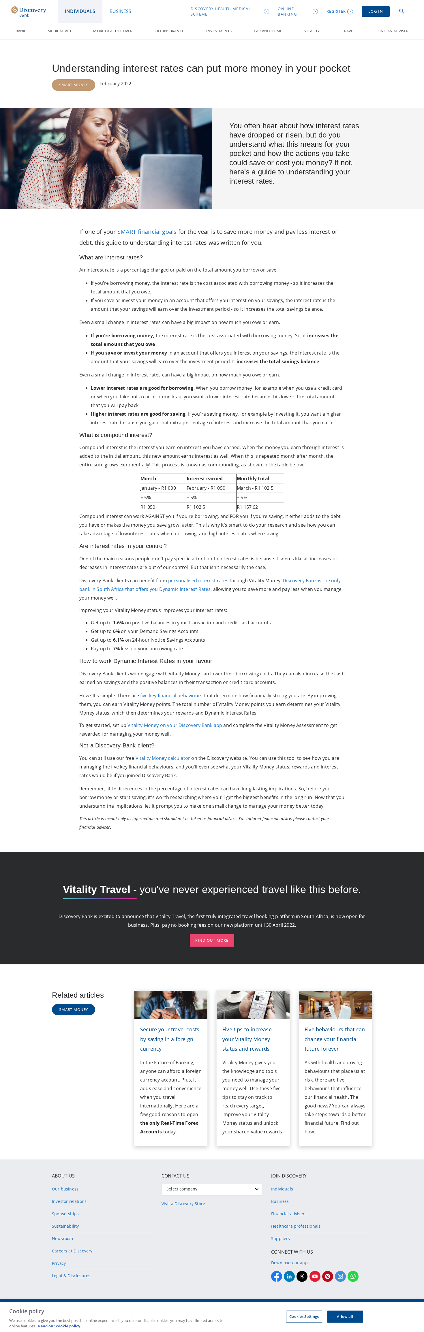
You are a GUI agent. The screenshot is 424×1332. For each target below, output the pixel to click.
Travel (348, 30)
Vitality (312, 30)
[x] (302, 1276)
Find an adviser (393, 30)
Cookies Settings (304, 1316)
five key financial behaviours (171, 695)
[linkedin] (289, 1276)
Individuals (282, 1189)
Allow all (345, 1316)
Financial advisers (289, 1213)
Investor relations (69, 1201)
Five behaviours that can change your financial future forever (335, 1039)
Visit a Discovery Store (183, 1203)
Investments (219, 30)
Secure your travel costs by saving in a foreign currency (169, 1039)
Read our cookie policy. (59, 1326)
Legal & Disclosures (71, 1275)
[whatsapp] (353, 1276)
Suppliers (280, 1238)
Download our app (289, 1262)
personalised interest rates (198, 580)
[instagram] (340, 1276)
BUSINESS (120, 11)
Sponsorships (65, 1213)
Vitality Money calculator (163, 758)
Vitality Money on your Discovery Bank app (174, 725)
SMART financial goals (147, 231)
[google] (314, 1276)
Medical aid (59, 30)
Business (280, 1201)
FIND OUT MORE (211, 940)
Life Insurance (169, 30)
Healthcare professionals (295, 1226)
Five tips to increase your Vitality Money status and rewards (247, 1039)
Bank (21, 30)
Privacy (59, 1263)
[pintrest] (327, 1276)
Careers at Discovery (72, 1251)
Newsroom (62, 1238)
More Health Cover (112, 30)
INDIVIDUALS (80, 11)
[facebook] (276, 1276)
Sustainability (65, 1226)
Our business (65, 1189)
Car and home (268, 30)
